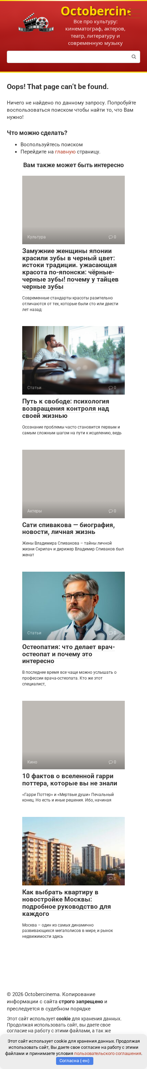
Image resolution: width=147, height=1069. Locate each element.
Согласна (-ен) (74, 1060)
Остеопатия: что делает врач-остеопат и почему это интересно (68, 654)
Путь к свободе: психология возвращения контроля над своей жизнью (65, 408)
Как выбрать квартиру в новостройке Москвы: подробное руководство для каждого (66, 903)
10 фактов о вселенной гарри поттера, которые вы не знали (69, 779)
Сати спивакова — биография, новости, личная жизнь (68, 528)
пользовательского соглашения (107, 1053)
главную (65, 152)
